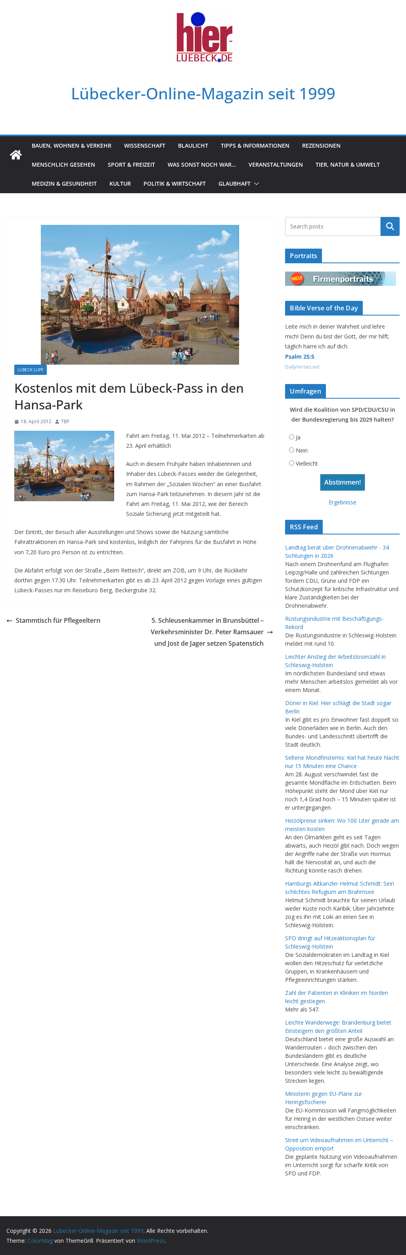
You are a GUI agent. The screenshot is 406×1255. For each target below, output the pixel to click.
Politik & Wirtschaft (175, 183)
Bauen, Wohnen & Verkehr (71, 145)
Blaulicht (193, 145)
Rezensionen (321, 145)
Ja (298, 437)
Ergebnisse (342, 502)
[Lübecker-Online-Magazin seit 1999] (15, 154)
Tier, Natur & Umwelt (348, 164)
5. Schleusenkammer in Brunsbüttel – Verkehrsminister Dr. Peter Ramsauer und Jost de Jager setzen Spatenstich (207, 632)
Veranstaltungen (276, 164)
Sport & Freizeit (131, 164)
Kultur (120, 183)
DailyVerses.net (302, 366)
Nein (302, 450)
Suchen (390, 226)
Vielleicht (307, 463)
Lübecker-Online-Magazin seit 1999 (203, 93)
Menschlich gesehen (63, 164)
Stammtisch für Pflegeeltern (58, 620)
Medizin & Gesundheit (64, 183)
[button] (255, 183)
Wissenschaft (144, 145)
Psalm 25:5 (299, 356)
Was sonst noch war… (202, 164)
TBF (65, 421)
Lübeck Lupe (30, 370)
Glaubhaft (234, 183)
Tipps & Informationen (255, 145)
